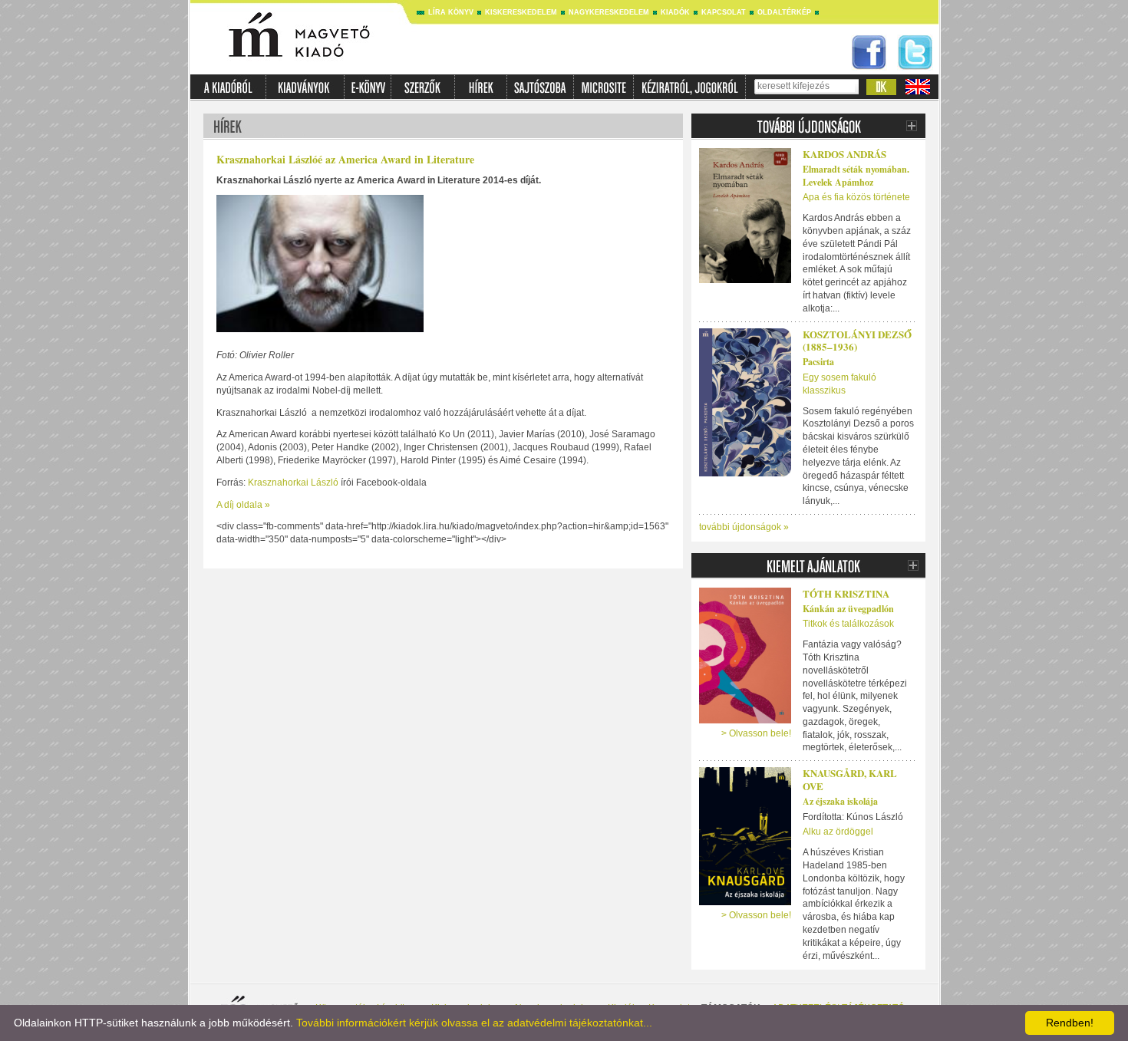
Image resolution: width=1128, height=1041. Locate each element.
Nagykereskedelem (609, 12)
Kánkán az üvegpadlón (848, 608)
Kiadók (675, 12)
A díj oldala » (243, 504)
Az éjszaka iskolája (840, 801)
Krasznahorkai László (293, 482)
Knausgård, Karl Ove (850, 779)
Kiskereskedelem (521, 12)
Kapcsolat (723, 12)
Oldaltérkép (784, 12)
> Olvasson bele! (756, 733)
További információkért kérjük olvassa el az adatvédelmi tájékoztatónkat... (474, 1022)
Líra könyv (450, 12)
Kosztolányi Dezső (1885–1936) (857, 340)
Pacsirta (818, 361)
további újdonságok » (744, 527)
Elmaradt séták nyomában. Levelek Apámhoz (856, 176)
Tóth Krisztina (846, 593)
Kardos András (844, 154)
